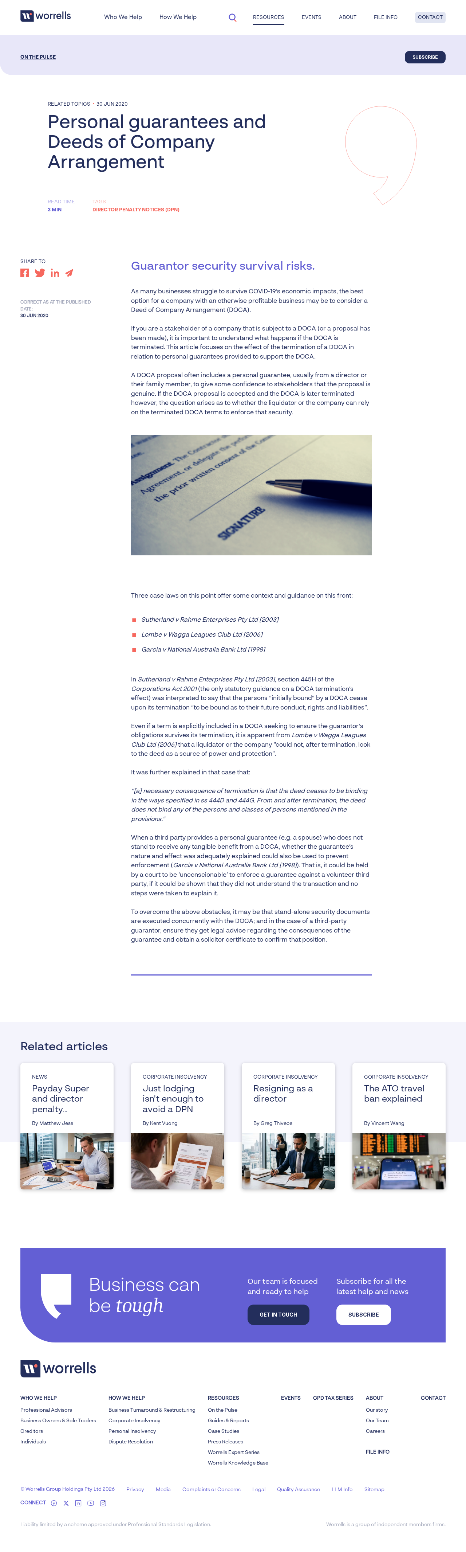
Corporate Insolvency (134, 1420)
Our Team (377, 1420)
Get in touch (278, 1314)
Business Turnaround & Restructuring (152, 1410)
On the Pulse (38, 57)
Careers (375, 1431)
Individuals (33, 1442)
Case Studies (223, 1431)
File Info (386, 17)
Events (291, 1398)
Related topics (69, 104)
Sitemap (374, 1489)
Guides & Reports (228, 1420)
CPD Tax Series (333, 1398)
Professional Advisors (46, 1410)
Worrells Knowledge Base (238, 1463)
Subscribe (425, 57)
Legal (258, 1489)
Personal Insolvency (132, 1431)
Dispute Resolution (130, 1442)
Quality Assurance (298, 1489)
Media (163, 1489)
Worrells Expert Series (234, 1452)
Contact (430, 17)
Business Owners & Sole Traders (58, 1420)
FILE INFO (378, 1452)
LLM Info (342, 1489)
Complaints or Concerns (211, 1489)
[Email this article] (69, 273)
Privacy (135, 1489)
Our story (377, 1410)
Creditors (31, 1431)
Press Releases (225, 1442)
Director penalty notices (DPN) (135, 209)
